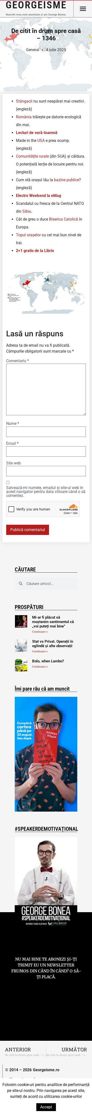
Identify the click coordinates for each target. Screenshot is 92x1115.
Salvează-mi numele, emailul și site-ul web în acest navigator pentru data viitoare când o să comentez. (45, 492)
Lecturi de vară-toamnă (36, 132)
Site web (13, 463)
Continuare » (40, 631)
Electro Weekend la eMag (38, 195)
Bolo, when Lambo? (48, 661)
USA (41, 140)
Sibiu (26, 211)
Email (12, 444)
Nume (12, 424)
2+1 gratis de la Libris (35, 250)
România (24, 117)
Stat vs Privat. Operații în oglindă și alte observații (52, 643)
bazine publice (66, 180)
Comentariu (17, 361)
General (32, 49)
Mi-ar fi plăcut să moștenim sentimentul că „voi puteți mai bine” (53, 621)
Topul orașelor (28, 235)
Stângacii (24, 101)
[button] (83, 8)
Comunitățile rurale (32, 156)
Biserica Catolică (63, 219)
